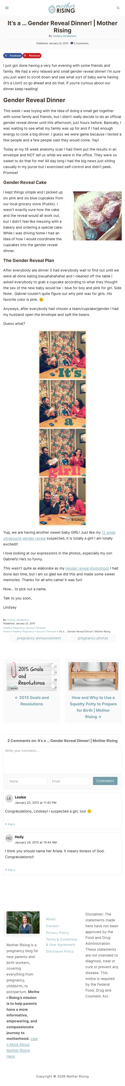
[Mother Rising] (62, 7)
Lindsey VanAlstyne (64, 36)
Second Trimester (36, 627)
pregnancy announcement (39, 638)
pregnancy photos (93, 638)
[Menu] (7, 7)
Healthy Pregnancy (13, 627)
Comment (105, 781)
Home (6, 631)
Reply (11, 824)
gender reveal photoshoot (87, 568)
